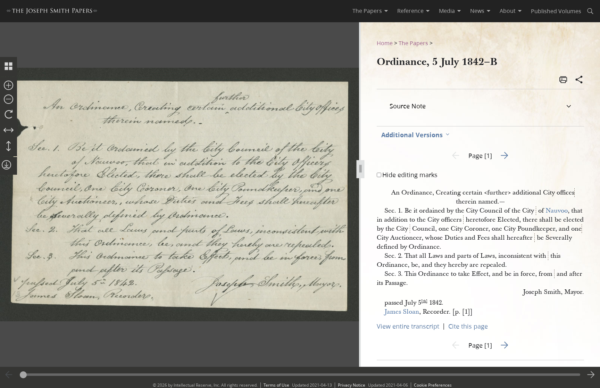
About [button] (508, 11)
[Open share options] (579, 80)
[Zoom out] (8, 99)
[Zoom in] (8, 85)
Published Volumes (556, 11)
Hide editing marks (410, 174)
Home (385, 43)
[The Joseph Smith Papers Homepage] (51, 12)
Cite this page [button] (468, 326)
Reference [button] (410, 11)
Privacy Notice (351, 385)
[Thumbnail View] (8, 66)
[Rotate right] (8, 114)
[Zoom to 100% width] (8, 130)
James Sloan (401, 311)
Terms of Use (276, 385)
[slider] (300, 374)
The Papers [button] (367, 11)
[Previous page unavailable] (9, 374)
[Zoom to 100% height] (8, 146)
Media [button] (447, 11)
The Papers (413, 43)
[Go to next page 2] (591, 374)
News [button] (477, 11)
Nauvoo (556, 210)
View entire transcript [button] (408, 326)
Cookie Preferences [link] (433, 385)
